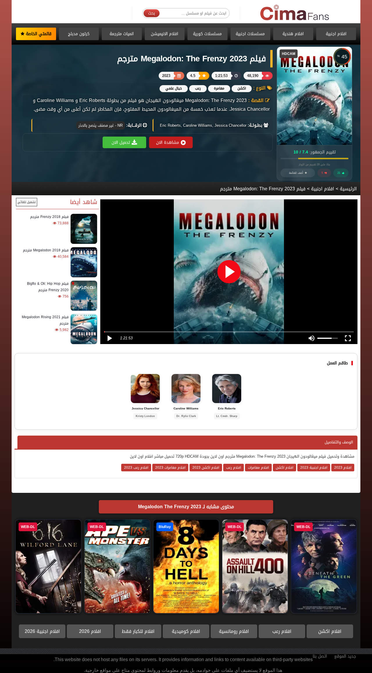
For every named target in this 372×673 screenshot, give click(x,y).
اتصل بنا (320, 656)
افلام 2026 (90, 631)
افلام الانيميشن (164, 34)
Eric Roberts (227, 409)
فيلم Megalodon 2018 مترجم (46, 250)
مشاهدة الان (167, 142)
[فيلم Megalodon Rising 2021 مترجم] (83, 329)
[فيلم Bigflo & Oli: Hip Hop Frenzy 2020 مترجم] (83, 295)
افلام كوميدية (186, 631)
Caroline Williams (186, 409)
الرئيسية (348, 188)
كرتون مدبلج (79, 34)
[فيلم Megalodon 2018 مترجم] (83, 262)
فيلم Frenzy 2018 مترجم (49, 217)
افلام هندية (293, 34)
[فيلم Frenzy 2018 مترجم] (83, 229)
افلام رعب (281, 631)
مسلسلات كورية (207, 34)
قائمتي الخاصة (37, 34)
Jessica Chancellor (145, 409)
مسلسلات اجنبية (250, 34)
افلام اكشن (329, 631)
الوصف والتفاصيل (339, 442)
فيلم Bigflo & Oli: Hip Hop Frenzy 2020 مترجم (48, 286)
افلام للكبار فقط (138, 631)
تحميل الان (121, 142)
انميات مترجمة (122, 34)
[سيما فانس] (295, 13)
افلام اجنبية (336, 34)
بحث (151, 13)
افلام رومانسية (234, 631)
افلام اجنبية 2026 (42, 631)
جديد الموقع (345, 656)
